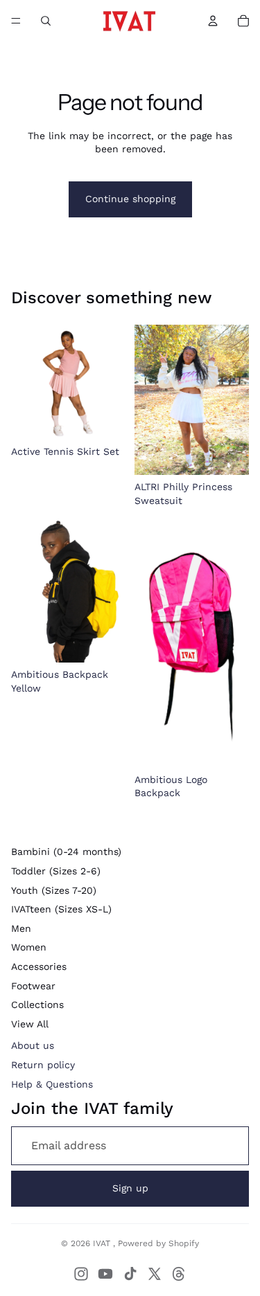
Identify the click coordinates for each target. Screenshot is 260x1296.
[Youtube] (105, 1274)
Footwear (33, 985)
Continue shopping (130, 198)
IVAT (103, 1243)
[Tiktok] (130, 1274)
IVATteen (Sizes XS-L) (61, 909)
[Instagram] (81, 1274)
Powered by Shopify (158, 1243)
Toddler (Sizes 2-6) (56, 870)
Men (21, 928)
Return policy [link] (43, 1064)
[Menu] (16, 21)
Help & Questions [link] (52, 1084)
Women (28, 947)
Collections (37, 1004)
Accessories (39, 966)
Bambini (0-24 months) (66, 851)
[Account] (213, 21)
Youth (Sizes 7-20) (53, 890)
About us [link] (32, 1045)
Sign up (130, 1188)
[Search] (46, 21)
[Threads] (179, 1274)
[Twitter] (154, 1274)
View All (30, 1023)
